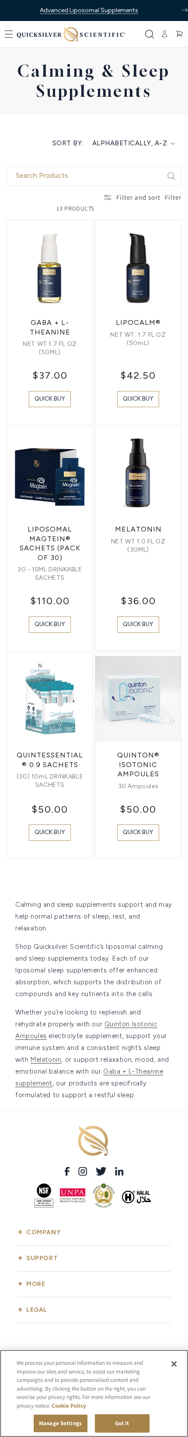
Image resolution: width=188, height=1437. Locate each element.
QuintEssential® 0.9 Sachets (50, 760)
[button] (8, 34)
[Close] (174, 1364)
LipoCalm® (138, 322)
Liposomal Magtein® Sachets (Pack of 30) (50, 543)
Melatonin (138, 529)
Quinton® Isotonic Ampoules (138, 764)
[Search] (171, 176)
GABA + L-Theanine (50, 327)
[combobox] (94, 176)
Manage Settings (60, 1423)
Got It (122, 1423)
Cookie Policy (69, 1405)
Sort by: (68, 143)
